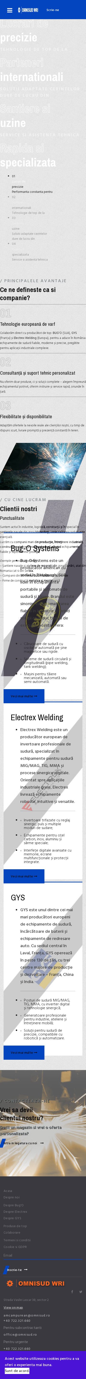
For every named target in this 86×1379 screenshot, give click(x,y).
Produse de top (15, 1226)
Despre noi (12, 1197)
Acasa (8, 1191)
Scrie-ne (53, 10)
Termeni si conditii (17, 1240)
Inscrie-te (14, 1270)
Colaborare (12, 1232)
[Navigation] (9, 10)
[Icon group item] (72, 1292)
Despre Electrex (15, 1211)
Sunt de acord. (17, 1371)
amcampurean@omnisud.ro (27, 1315)
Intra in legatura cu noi (21, 1143)
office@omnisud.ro (20, 1334)
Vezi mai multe (22, 696)
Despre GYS (12, 1218)
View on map (13, 1307)
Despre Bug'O (14, 1205)
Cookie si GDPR (15, 1247)
